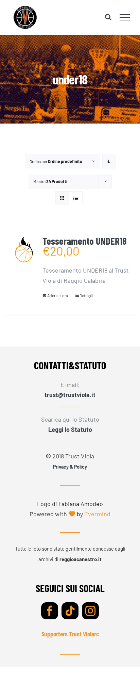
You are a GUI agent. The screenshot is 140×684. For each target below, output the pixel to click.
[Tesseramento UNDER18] (24, 249)
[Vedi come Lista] (75, 198)
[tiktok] (70, 610)
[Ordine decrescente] (109, 161)
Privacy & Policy (70, 467)
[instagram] (90, 610)
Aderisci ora (57, 295)
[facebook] (49, 610)
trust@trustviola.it (70, 394)
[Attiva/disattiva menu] (125, 17)
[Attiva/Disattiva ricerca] (108, 17)
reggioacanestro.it (80, 559)
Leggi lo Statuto (70, 429)
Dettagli (86, 295)
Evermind (97, 514)
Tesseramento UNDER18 (84, 241)
